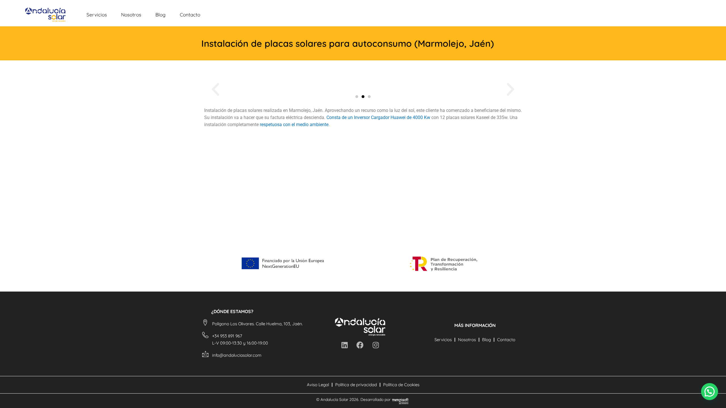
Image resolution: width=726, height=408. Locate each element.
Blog (160, 15)
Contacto (190, 15)
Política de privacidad (356, 384)
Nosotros (131, 15)
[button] (215, 89)
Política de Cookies (401, 384)
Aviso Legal (318, 384)
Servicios (96, 15)
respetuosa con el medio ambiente (294, 124)
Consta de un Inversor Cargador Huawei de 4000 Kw (378, 117)
